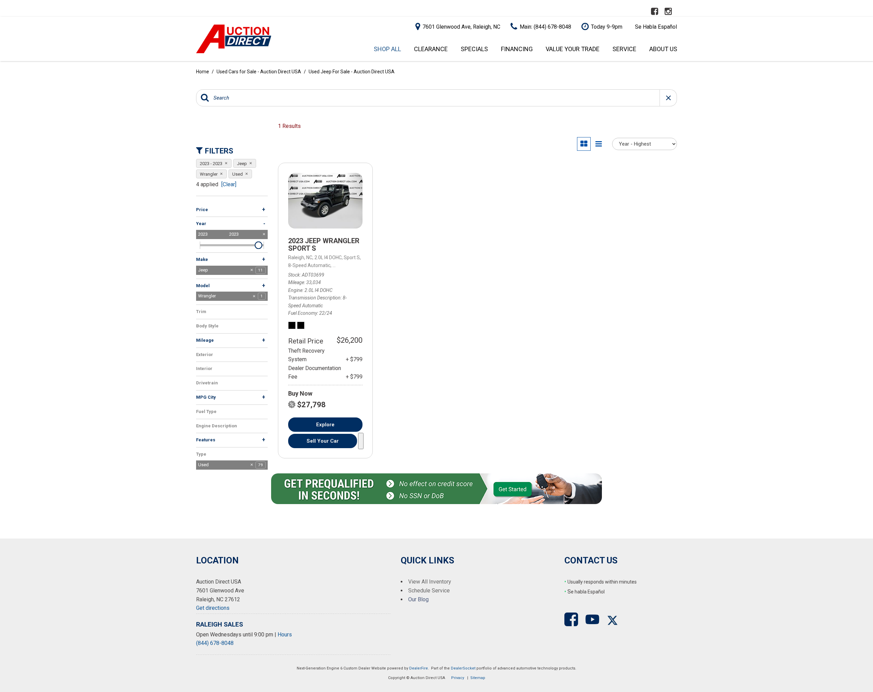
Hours (285, 634)
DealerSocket (463, 668)
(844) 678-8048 (215, 643)
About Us (663, 49)
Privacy (457, 678)
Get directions (213, 608)
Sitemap (477, 678)
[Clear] (228, 184)
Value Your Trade (573, 49)
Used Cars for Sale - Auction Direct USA (259, 71)
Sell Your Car (323, 441)
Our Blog (418, 599)
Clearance (431, 49)
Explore (325, 425)
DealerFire (418, 668)
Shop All (387, 49)
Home (203, 71)
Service (624, 49)
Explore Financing (361, 441)
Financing (517, 49)
